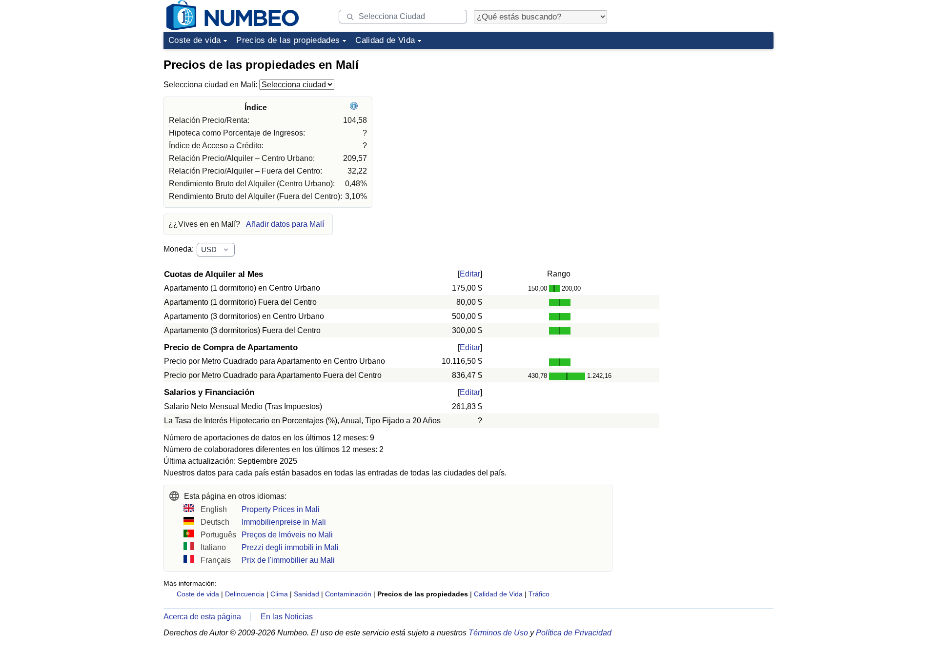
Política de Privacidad (573, 633)
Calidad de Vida (385, 40)
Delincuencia (245, 594)
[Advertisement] (700, 114)
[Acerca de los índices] (355, 107)
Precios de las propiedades (288, 40)
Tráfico (539, 594)
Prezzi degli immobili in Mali (290, 547)
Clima (279, 594)
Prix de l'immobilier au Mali (288, 560)
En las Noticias (287, 616)
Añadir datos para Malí (285, 224)
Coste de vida (194, 40)
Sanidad (306, 594)
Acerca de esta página (202, 616)
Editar (470, 274)
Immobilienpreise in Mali (284, 522)
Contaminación (348, 594)
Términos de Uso (498, 633)
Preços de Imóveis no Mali (287, 535)
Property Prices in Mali (281, 509)
